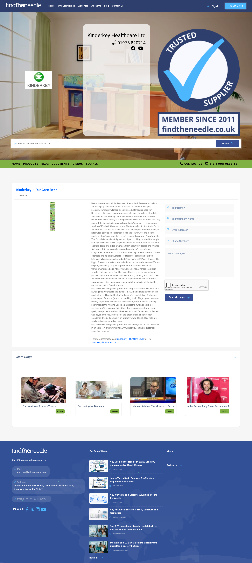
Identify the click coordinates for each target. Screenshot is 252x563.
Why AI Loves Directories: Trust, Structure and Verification (134, 511)
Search (225, 143)
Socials (92, 163)
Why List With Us (66, 6)
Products (30, 163)
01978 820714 (131, 42)
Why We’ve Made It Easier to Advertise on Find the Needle (133, 497)
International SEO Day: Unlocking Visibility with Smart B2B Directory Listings (134, 544)
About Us (96, 6)
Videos (78, 163)
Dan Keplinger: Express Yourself (40, 406)
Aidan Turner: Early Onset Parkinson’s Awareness (213, 406)
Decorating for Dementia (91, 406)
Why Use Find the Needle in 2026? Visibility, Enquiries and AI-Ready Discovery (132, 463)
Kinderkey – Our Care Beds (130, 339)
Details (60, 411)
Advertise (83, 6)
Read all (94, 557)
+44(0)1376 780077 (36, 498)
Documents (61, 163)
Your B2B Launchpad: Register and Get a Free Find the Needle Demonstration (133, 528)
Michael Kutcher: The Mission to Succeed (155, 406)
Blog (106, 6)
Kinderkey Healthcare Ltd (117, 35)
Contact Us (117, 6)
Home (51, 6)
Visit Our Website (222, 163)
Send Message (177, 297)
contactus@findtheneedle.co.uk (31, 472)
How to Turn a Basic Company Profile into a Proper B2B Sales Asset (132, 480)
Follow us (172, 465)
